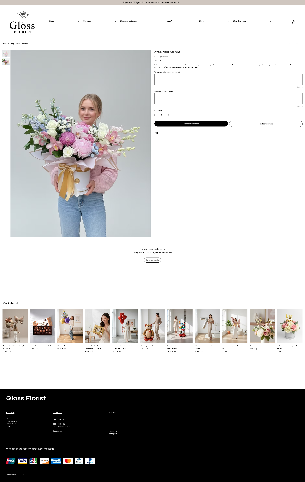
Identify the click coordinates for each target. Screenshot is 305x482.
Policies (10, 412)
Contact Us (57, 431)
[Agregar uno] (166, 115)
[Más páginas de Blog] (228, 21)
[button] (293, 22)
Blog (8, 426)
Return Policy (11, 424)
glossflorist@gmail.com (62, 426)
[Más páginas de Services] (115, 21)
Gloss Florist (26, 398)
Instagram (113, 434)
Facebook (113, 431)
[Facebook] (156, 133)
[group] (152, 331)
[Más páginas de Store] (78, 21)
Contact (57, 412)
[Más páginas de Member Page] (270, 21)
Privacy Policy (11, 421)
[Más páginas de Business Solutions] (162, 21)
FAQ (7, 419)
